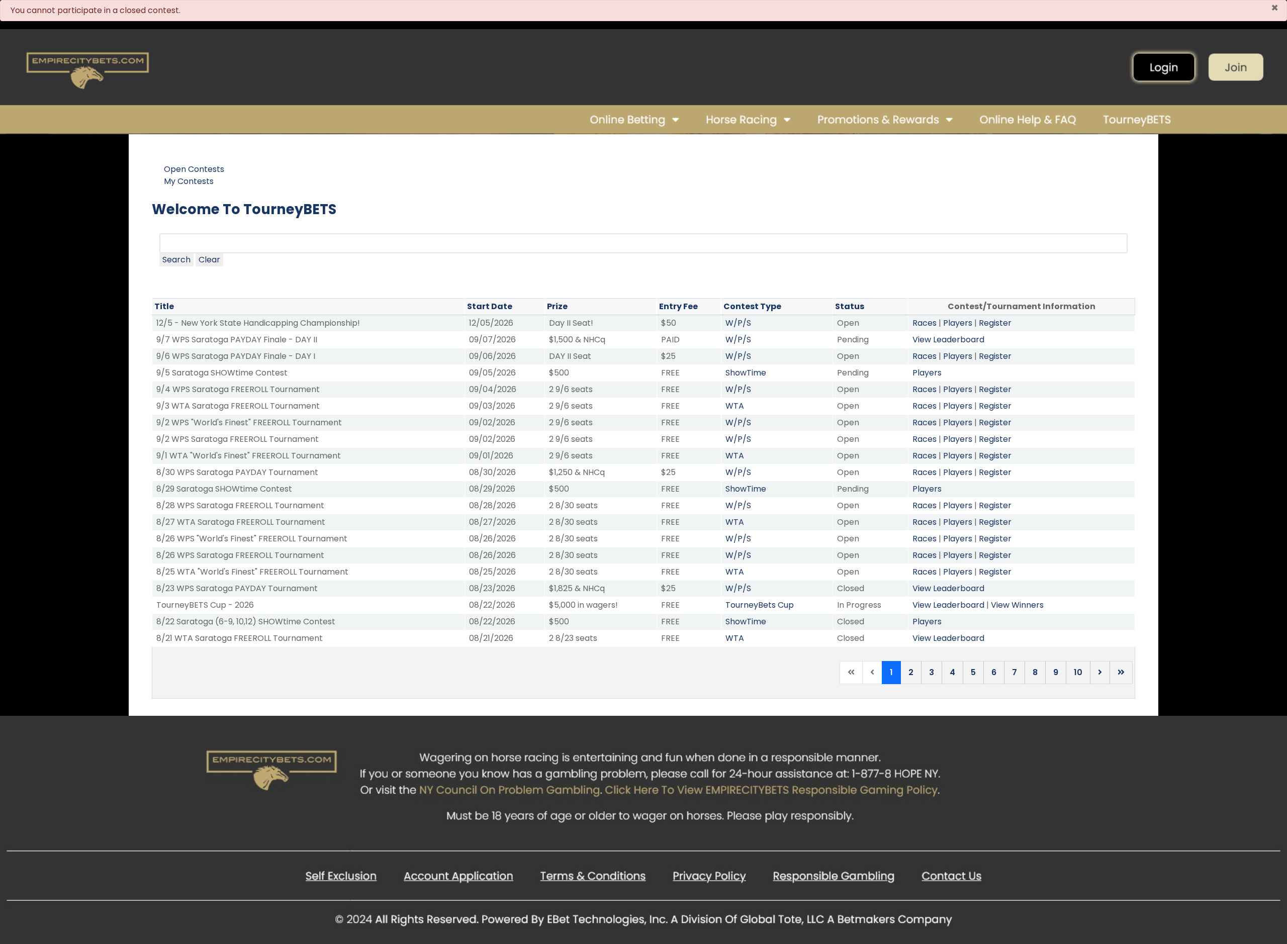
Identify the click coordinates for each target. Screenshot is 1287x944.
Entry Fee (678, 306)
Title (164, 306)
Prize (557, 306)
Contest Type (752, 306)
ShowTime (745, 373)
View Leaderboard (948, 339)
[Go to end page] (1121, 672)
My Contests (189, 181)
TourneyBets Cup (759, 605)
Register (995, 323)
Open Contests (194, 169)
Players (957, 323)
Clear (209, 259)
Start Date (489, 306)
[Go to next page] (1100, 672)
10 (1078, 672)
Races (924, 323)
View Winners (1017, 605)
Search (176, 259)
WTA (734, 406)
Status (849, 306)
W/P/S (738, 323)
